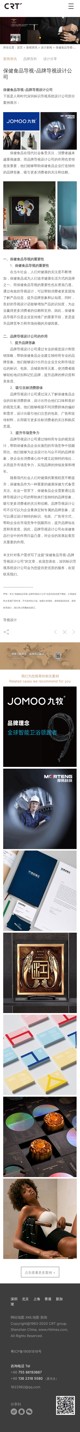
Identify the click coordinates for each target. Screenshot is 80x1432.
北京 (25, 1299)
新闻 (43, 1317)
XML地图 (32, 1317)
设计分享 (50, 59)
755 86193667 (30, 1372)
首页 (20, 47)
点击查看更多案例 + (40, 1272)
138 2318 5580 (31, 1378)
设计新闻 (46, 47)
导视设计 (27, 291)
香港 (48, 1299)
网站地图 (17, 1317)
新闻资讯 (31, 47)
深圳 (14, 1299)
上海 (36, 1299)
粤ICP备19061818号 (26, 1351)
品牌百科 (30, 59)
